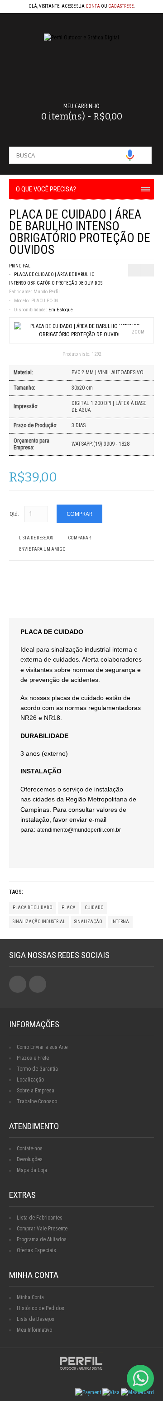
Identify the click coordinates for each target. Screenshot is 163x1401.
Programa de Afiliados (42, 1239)
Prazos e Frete (33, 1058)
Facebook (17, 984)
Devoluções (30, 1159)
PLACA (69, 907)
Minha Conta (30, 1297)
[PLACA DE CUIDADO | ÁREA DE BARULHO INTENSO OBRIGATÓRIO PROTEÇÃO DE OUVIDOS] (81, 334)
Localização (30, 1080)
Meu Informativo (34, 1330)
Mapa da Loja (32, 1170)
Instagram (37, 984)
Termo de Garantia (37, 1069)
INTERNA (120, 921)
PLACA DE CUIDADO (33, 907)
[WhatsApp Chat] (140, 1378)
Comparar (79, 537)
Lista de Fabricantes (39, 1218)
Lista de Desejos (36, 537)
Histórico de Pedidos (40, 1308)
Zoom (138, 331)
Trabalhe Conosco (37, 1101)
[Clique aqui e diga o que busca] (130, 155)
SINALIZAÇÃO (88, 921)
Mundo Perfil (47, 292)
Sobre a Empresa (35, 1090)
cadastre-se (121, 6)
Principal (19, 265)
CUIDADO (94, 907)
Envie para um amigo (42, 549)
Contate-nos (30, 1148)
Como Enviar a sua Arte (42, 1047)
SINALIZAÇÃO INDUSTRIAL (39, 921)
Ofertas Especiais (36, 1250)
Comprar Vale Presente (42, 1228)
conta (93, 6)
